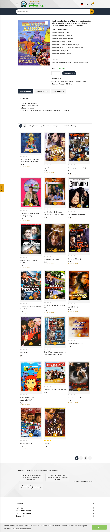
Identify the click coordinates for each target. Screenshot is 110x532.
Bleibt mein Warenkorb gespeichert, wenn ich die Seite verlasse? (57, 477)
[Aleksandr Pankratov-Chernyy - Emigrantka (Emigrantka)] (79, 193)
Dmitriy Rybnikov (66, 53)
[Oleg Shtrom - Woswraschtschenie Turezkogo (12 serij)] (55, 285)
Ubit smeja (47, 443)
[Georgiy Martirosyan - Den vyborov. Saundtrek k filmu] (55, 372)
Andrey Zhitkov (64, 32)
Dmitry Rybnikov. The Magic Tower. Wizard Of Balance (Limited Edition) (29, 161)
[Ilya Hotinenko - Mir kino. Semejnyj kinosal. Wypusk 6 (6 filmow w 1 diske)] (55, 191)
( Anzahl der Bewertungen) (61, 62)
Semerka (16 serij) (74, 259)
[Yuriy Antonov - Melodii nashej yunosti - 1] (79, 327)
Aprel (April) (24, 352)
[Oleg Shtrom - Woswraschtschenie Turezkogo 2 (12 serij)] (31, 285)
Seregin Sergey (62, 29)
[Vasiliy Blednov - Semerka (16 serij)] (79, 238)
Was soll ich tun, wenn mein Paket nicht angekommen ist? (31, 487)
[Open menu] (17, 4)
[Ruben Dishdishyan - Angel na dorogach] (31, 422)
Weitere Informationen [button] (22, 529)
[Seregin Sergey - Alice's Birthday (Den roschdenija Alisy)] (31, 376)
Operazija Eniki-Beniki (51, 259)
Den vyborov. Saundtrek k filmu (55, 389)
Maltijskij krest (73, 307)
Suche (92, 11)
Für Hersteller (59, 91)
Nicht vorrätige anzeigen (50, 126)
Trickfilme (69, 84)
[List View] (24, 126)
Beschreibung (25, 91)
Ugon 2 (46, 168)
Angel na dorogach (26, 443)
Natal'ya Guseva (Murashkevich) (71, 47)
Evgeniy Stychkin (66, 41)
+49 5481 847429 (35, 1)
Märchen (54, 84)
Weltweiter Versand (35, 3)
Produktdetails (42, 91)
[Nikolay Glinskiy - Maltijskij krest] (79, 285)
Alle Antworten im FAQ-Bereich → (83, 482)
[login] (87, 4)
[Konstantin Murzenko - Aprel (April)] (31, 331)
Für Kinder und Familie (65, 81)
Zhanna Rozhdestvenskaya (69, 44)
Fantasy (62, 84)
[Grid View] (20, 126)
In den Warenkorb (69, 73)
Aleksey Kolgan (65, 50)
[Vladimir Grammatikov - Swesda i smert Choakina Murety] (31, 239)
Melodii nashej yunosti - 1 (77, 343)
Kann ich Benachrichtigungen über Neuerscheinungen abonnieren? (30, 477)
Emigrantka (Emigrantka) (76, 214)
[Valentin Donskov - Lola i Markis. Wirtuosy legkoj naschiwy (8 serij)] (31, 192)
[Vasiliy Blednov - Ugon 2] (55, 147)
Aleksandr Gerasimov (66, 38)
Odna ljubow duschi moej (77, 398)
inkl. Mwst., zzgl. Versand (56, 69)
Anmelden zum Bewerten (80, 62)
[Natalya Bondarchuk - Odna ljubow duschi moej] (79, 376)
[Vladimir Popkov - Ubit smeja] (55, 422)
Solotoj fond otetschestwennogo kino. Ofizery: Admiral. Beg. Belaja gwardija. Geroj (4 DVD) (55, 354)
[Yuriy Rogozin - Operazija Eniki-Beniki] (55, 238)
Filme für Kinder (80, 81)
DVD (59, 78)
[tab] (25, 91)
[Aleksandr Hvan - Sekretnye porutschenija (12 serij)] (79, 147)
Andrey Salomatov (65, 35)
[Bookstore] (33, 4)
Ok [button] (99, 527)
